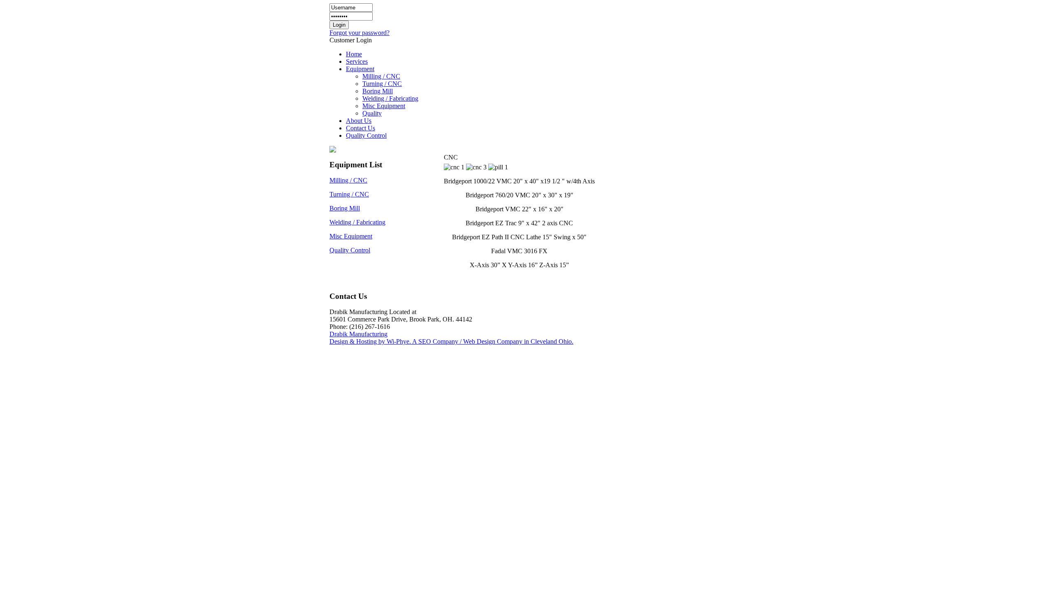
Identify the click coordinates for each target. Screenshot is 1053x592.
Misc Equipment (350, 236)
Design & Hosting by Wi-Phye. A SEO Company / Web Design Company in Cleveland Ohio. (451, 341)
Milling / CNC (348, 180)
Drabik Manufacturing (358, 334)
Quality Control (349, 250)
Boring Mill (344, 208)
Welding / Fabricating (357, 222)
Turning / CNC (349, 194)
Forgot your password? (359, 32)
